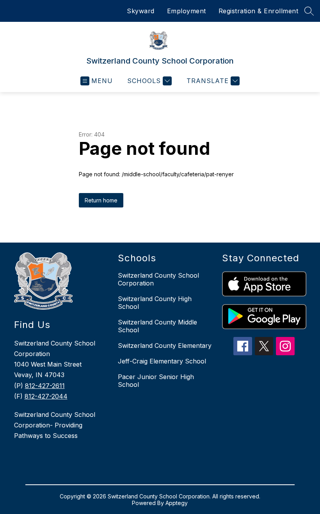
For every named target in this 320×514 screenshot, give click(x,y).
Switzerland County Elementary (165, 345)
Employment (186, 11)
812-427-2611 (45, 386)
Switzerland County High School (155, 302)
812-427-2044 (46, 396)
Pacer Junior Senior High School (156, 380)
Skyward (141, 11)
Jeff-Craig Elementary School (162, 361)
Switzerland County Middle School (157, 326)
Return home (101, 200)
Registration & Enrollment (259, 11)
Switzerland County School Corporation (158, 279)
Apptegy (176, 503)
